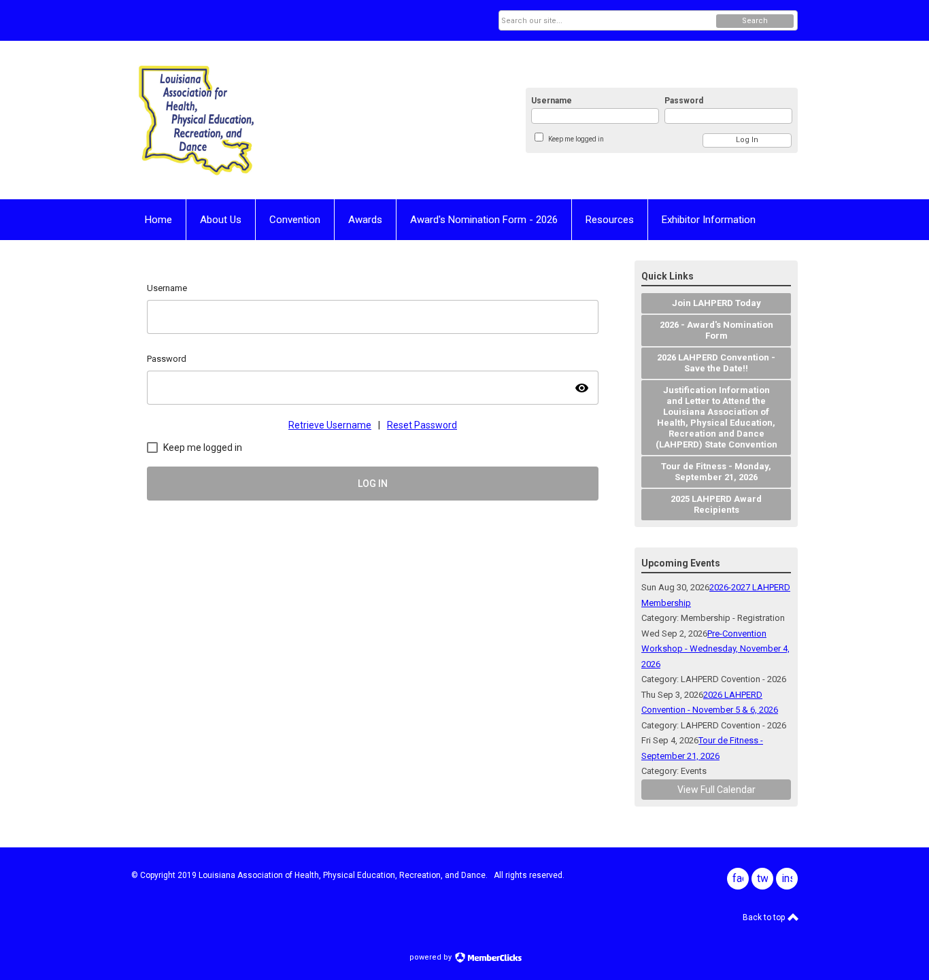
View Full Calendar (716, 789)
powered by (431, 957)
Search (755, 20)
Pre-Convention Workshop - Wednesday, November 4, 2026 (715, 648)
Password (683, 100)
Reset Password (422, 425)
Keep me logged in (576, 139)
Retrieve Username (329, 425)
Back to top (765, 917)
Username (551, 100)
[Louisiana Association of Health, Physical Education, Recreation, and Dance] (264, 120)
